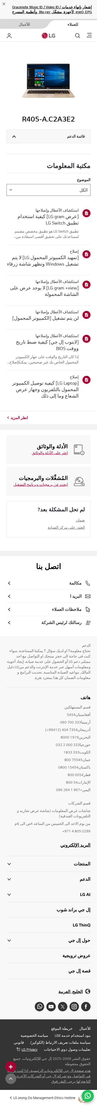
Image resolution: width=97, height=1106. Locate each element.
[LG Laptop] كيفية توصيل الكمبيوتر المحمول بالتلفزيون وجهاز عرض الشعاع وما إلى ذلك (45, 389)
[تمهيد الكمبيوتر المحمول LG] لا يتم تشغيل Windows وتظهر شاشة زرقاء (43, 260)
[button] (48, 879)
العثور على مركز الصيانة (66, 527)
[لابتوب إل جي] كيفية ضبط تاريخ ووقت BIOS (47, 345)
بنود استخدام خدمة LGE (73, 1035)
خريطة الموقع (62, 1028)
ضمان (80, 520)
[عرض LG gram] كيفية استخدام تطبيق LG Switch (48, 219)
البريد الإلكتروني (75, 845)
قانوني (19, 1042)
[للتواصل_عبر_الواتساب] (88, 1096)
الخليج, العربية (70, 991)
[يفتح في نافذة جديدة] (86, 1006)
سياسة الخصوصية (34, 1035)
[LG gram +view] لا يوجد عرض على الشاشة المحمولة (44, 291)
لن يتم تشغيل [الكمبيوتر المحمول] (45, 318)
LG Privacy (29, 1049)
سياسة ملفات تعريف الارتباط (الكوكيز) (60, 1042)
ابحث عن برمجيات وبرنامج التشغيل (40, 484)
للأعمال (85, 1028)
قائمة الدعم (76, 136)
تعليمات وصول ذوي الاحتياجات (67, 1049)
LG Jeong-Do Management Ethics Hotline (44, 1097)
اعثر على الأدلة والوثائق (50, 452)
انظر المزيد (19, 417)
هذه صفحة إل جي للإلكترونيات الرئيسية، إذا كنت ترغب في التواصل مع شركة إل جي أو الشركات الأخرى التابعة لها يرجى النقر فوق (49, 1076)
